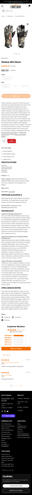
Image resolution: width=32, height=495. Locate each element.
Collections (10, 16)
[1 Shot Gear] (15, 6)
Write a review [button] (16, 348)
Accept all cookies (16, 486)
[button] (29, 6)
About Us (20, 432)
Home (3, 16)
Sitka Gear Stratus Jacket (9, 132)
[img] (5, 360)
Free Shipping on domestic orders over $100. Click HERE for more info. (16, 2)
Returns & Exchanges (7, 426)
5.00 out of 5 (21, 330)
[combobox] (16, 11)
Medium (6, 86)
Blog (18, 424)
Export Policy (5, 428)
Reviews (19, 429)
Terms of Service (6, 434)
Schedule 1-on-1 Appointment (22, 426)
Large (15, 86)
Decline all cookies (16, 490)
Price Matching (6, 424)
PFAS (3, 440)
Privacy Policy (5, 432)
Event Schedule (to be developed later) (23, 434)
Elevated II (6, 78)
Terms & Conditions (7, 430)
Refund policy (5, 436)
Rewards (4, 442)
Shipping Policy (6, 438)
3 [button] (16, 385)
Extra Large (24, 86)
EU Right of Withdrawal (5, 445)
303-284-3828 (5, 398)
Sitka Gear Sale (8, 466)
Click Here (11, 191)
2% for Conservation (23, 437)
